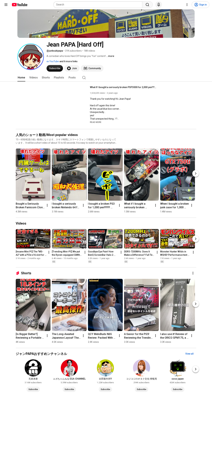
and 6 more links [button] (68, 61)
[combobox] (98, 5)
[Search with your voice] (158, 4)
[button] (95, 122)
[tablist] (106, 78)
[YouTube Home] (19, 4)
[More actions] (47, 205)
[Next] (195, 173)
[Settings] (187, 5)
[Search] (147, 4)
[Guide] (6, 5)
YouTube (54, 61)
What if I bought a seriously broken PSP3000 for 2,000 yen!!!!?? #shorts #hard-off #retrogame (123, 87)
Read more (95, 122)
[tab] (21, 78)
